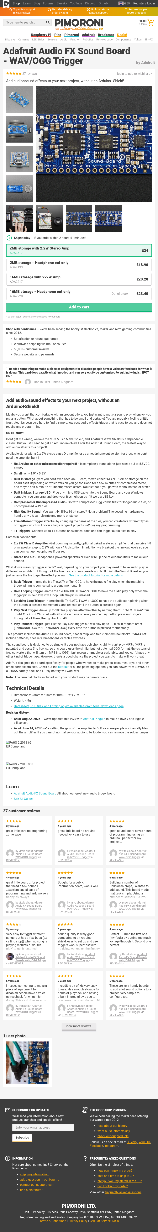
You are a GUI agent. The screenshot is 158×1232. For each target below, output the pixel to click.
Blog (37, 3)
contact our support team (37, 1185)
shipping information (34, 1174)
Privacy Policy (77, 1221)
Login (151, 3)
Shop (16, 3)
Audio (63, 39)
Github (103, 3)
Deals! (122, 35)
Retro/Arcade (104, 39)
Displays (10, 39)
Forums (48, 3)
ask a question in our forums (39, 1179)
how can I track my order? (114, 1170)
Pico (57, 35)
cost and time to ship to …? (115, 1176)
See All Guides (23, 799)
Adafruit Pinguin (94, 719)
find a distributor (31, 1190)
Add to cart (79, 307)
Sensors (52, 39)
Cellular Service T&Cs (104, 1221)
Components (123, 39)
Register (138, 3)
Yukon (138, 39)
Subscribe (22, 1137)
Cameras (23, 39)
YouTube (76, 3)
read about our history (112, 1126)
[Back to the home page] (79, 24)
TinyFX (149, 39)
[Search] (48, 22)
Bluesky (61, 3)
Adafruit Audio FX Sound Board (35, 793)
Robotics (88, 39)
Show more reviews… (79, 1026)
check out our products (113, 1136)
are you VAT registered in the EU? (119, 1181)
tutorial (63, 667)
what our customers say (113, 1131)
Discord (90, 3)
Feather (75, 39)
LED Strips (38, 39)
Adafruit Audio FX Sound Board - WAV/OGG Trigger (29, 854)
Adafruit (88, 35)
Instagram (111, 1146)
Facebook (96, 1146)
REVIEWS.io (13, 860)
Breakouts (106, 35)
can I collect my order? (112, 1186)
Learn (27, 3)
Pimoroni (71, 35)
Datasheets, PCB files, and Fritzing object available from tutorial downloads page (69, 706)
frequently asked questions (123, 1192)
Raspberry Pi (41, 35)
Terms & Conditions (53, 1221)
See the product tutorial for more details (96, 575)
